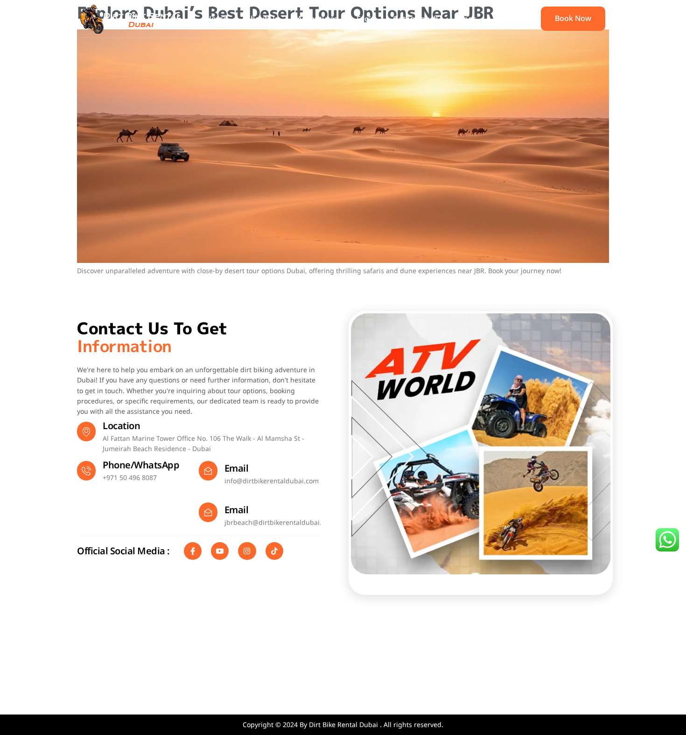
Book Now (573, 18)
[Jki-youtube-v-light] (220, 551)
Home (216, 19)
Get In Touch (415, 19)
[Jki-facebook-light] (193, 551)
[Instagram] (247, 551)
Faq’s (365, 19)
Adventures (317, 19)
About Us (262, 19)
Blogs (466, 19)
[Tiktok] (274, 551)
